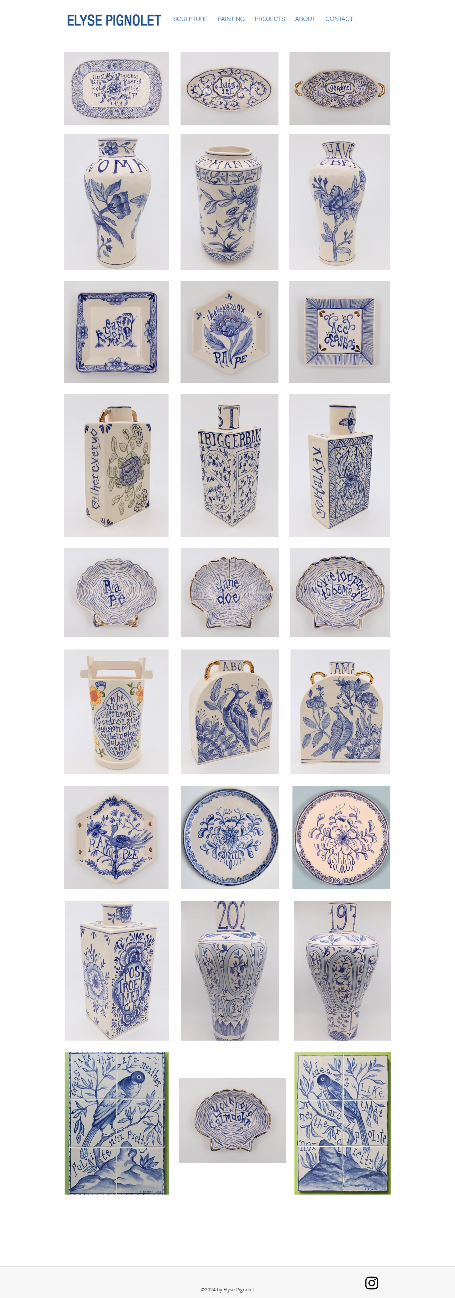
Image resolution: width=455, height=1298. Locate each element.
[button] (305, 19)
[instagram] (371, 1283)
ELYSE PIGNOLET (114, 20)
